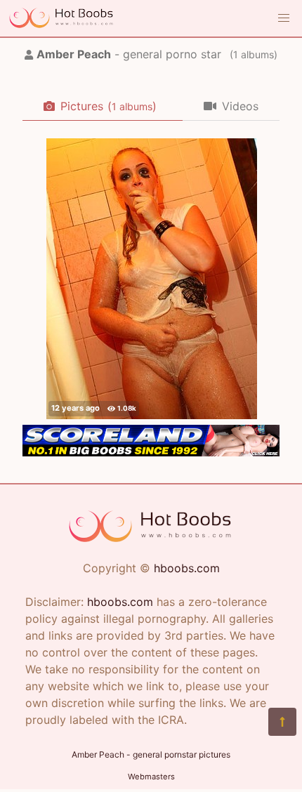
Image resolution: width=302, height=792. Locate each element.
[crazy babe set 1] (151, 278)
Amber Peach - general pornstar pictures (151, 754)
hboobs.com (187, 568)
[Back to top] (282, 722)
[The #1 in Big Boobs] (151, 452)
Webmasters (151, 776)
